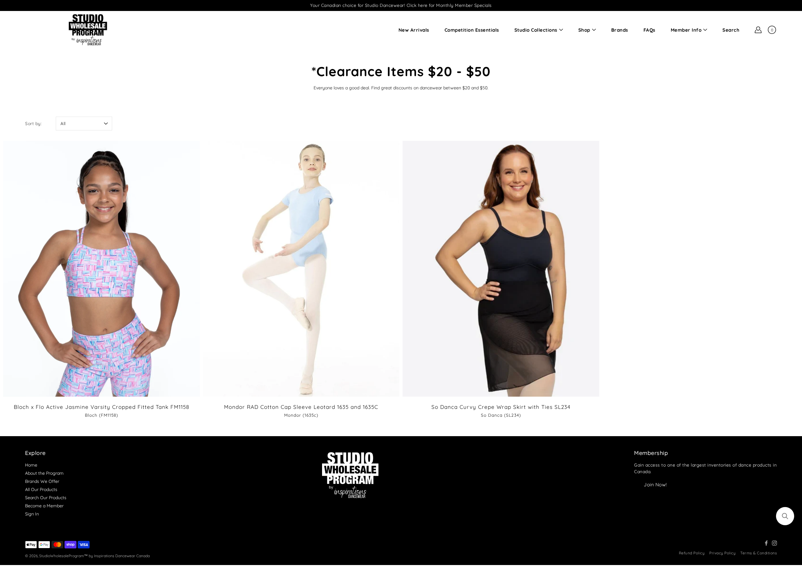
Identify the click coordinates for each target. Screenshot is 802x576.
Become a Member (44, 506)
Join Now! (655, 485)
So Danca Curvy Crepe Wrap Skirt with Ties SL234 (500, 407)
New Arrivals (413, 30)
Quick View (101, 268)
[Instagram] (774, 543)
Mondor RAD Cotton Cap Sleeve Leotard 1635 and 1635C (301, 407)
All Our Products (41, 489)
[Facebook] (766, 543)
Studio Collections (535, 30)
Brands (619, 30)
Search (730, 30)
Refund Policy (692, 553)
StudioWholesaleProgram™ (63, 555)
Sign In (32, 514)
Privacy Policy (722, 553)
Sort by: (33, 123)
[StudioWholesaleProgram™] (87, 29)
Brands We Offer (42, 481)
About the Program (44, 473)
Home (31, 465)
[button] (785, 516)
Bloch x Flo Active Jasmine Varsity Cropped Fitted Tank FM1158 (101, 407)
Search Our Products (45, 497)
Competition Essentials (472, 30)
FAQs (649, 30)
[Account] (758, 30)
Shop (584, 30)
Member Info (686, 30)
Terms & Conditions (758, 553)
